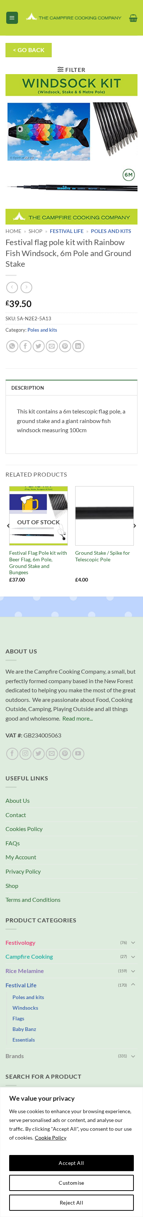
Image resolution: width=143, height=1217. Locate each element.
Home (13, 231)
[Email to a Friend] (52, 346)
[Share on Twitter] (39, 346)
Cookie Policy (50, 1137)
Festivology (21, 942)
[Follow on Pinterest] (65, 754)
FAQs (13, 842)
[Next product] (12, 287)
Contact (16, 814)
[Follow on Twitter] (39, 754)
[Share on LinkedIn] (78, 346)
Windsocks (25, 1008)
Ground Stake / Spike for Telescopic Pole (102, 556)
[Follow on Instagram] (25, 754)
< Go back (29, 50)
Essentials (23, 1039)
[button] (12, 18)
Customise (71, 1183)
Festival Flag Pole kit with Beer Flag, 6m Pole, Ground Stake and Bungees (38, 562)
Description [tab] (27, 388)
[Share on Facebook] (25, 346)
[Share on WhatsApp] (12, 346)
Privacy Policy (23, 871)
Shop (36, 231)
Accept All (71, 1163)
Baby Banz (24, 1029)
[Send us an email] (52, 754)
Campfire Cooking (29, 956)
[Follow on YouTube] (78, 754)
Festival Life (67, 231)
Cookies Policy (24, 828)
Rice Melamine (25, 970)
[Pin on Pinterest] (65, 346)
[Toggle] (133, 942)
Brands (15, 1055)
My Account (21, 856)
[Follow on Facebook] (12, 754)
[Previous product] (26, 287)
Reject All (71, 1202)
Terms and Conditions (33, 899)
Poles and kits (111, 231)
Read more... (77, 718)
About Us (18, 800)
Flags (18, 1018)
